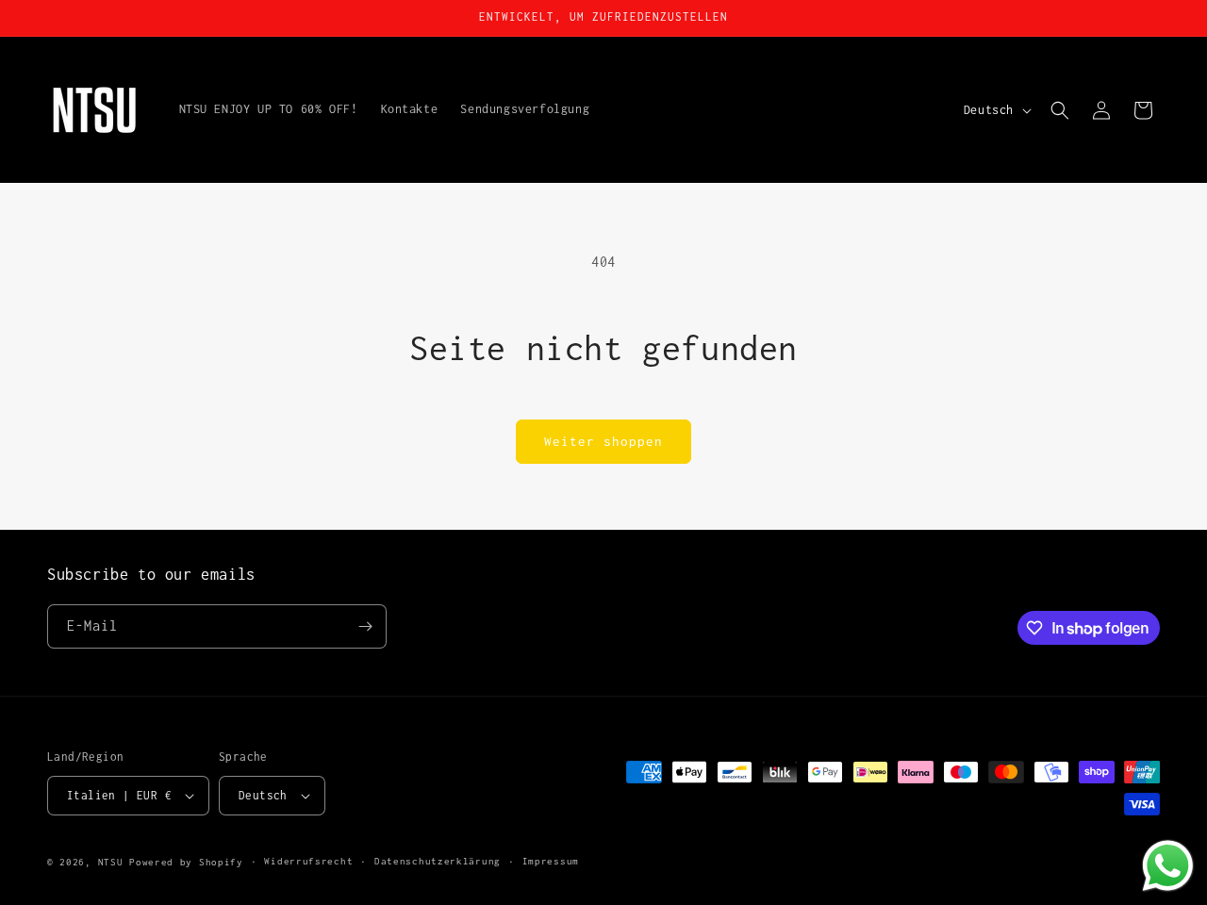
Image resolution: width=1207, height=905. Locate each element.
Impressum (550, 861)
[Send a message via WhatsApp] (1168, 866)
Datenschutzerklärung (437, 861)
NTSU (111, 862)
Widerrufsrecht (308, 861)
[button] (1060, 110)
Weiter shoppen (603, 441)
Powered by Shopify (186, 862)
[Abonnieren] (365, 626)
